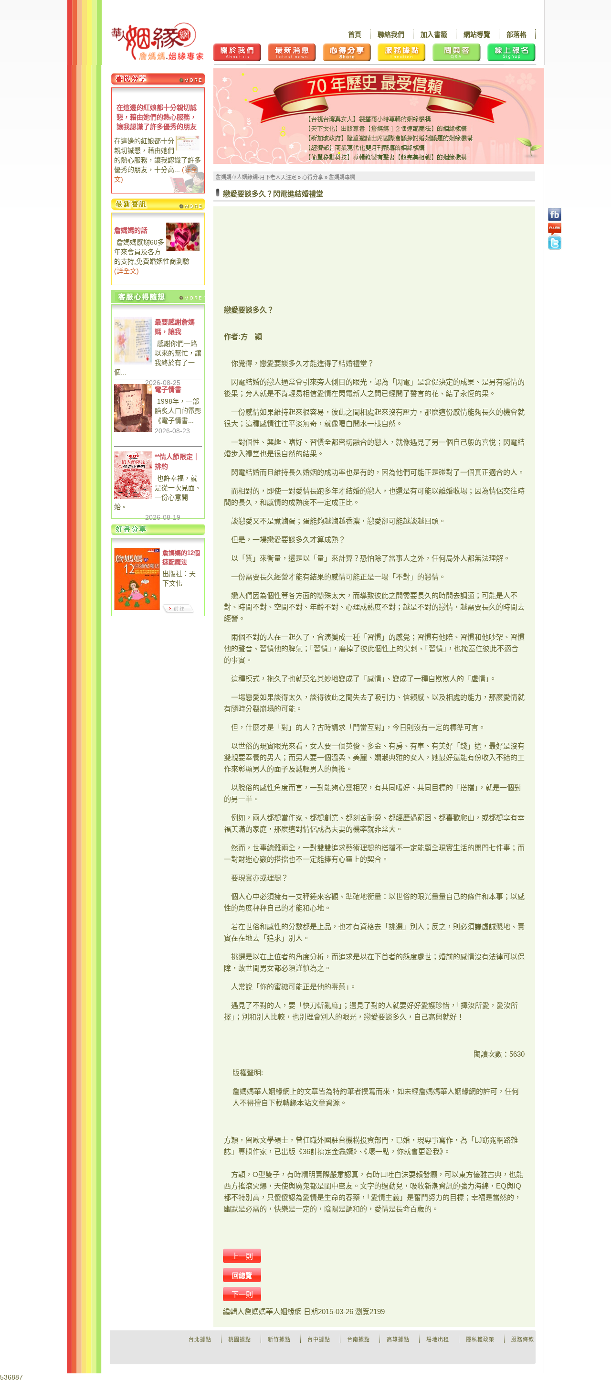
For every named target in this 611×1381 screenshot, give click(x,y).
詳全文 (126, 271)
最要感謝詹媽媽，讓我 (175, 326)
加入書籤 (434, 34)
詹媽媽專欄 (342, 177)
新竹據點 (279, 1339)
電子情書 (168, 389)
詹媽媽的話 (130, 230)
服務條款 (522, 1339)
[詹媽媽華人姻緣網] (157, 41)
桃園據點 (239, 1339)
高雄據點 (398, 1339)
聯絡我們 (391, 34)
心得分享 (312, 177)
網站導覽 (477, 34)
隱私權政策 (480, 1339)
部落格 (516, 34)
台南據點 (358, 1339)
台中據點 (318, 1339)
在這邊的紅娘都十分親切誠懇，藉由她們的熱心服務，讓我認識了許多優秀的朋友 (156, 117)
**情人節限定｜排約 (177, 461)
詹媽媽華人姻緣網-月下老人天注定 (256, 177)
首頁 (354, 34)
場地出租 (437, 1339)
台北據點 (200, 1339)
